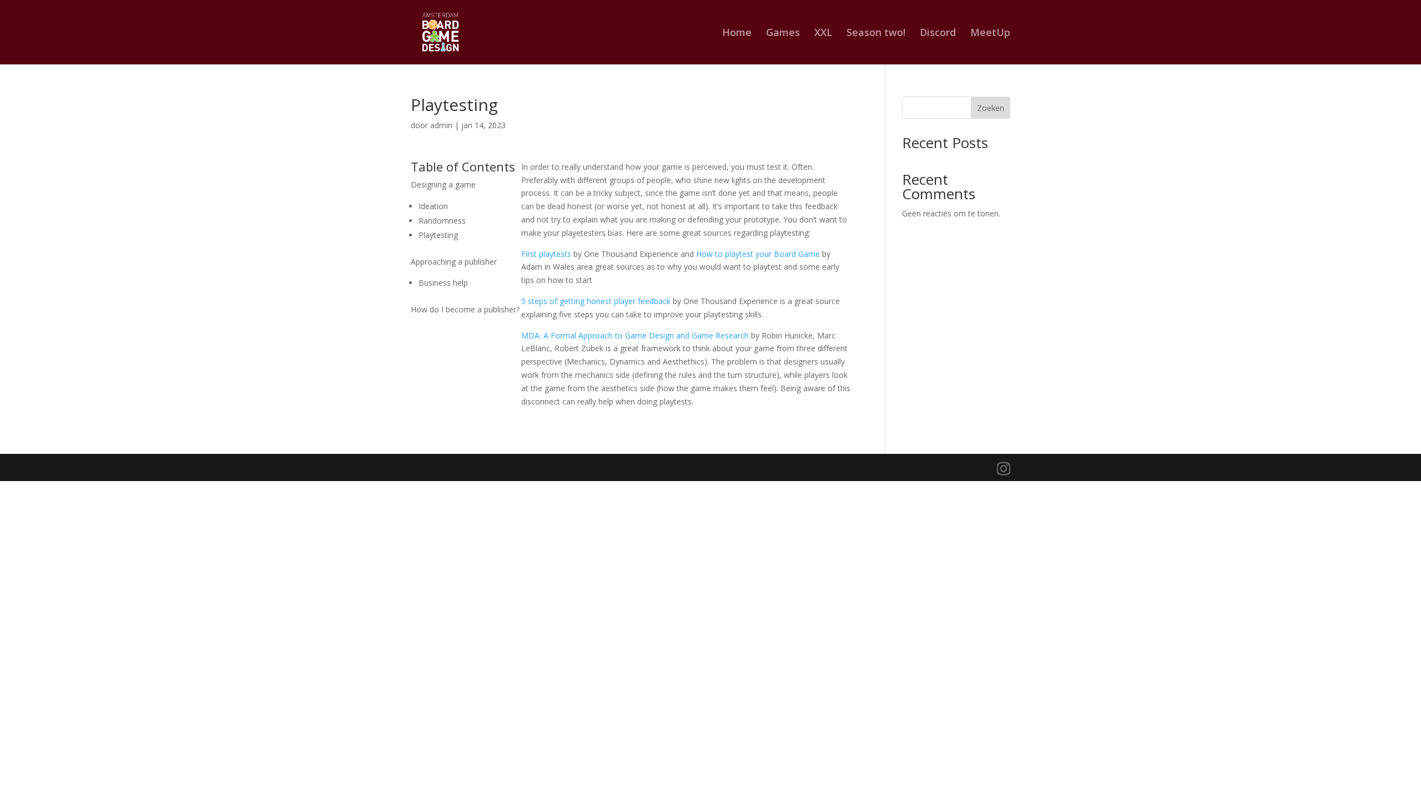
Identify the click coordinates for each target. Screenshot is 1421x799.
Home (737, 33)
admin (441, 125)
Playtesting (438, 235)
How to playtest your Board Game (758, 254)
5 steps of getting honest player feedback (596, 301)
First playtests (546, 254)
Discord (938, 33)
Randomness (442, 220)
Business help (443, 282)
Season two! (875, 33)
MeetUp (990, 33)
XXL (823, 33)
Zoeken (990, 108)
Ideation (433, 206)
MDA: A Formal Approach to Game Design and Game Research (635, 335)
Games (783, 33)
